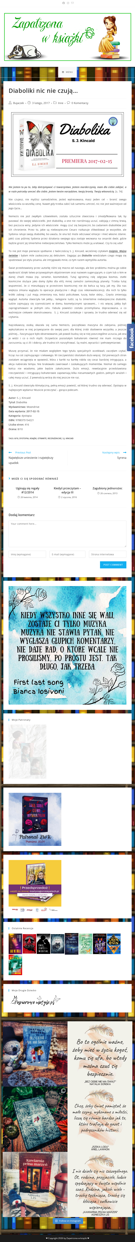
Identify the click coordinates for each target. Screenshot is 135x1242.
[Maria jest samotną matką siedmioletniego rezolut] (35, 1054)
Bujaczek (18, 103)
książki (33, 438)
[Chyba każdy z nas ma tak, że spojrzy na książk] (35, 1119)
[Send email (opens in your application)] (72, 3)
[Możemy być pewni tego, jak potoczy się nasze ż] (35, 1184)
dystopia (24, 438)
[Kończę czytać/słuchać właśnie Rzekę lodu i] (100, 1119)
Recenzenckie (55, 438)
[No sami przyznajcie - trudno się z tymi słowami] (100, 1054)
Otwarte (42, 438)
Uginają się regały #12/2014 (27, 490)
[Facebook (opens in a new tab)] (63, 3)
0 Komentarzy (80, 103)
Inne (60, 103)
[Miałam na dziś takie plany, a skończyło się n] (100, 1184)
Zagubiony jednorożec (107, 488)
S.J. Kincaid (68, 438)
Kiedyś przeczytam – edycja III (67, 490)
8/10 (16, 438)
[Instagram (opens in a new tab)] (68, 3)
